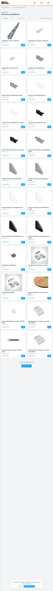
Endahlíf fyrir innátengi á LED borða (38, 41)
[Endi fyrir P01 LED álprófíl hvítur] (39, 86)
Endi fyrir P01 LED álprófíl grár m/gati (12, 95)
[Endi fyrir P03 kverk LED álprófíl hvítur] (13, 198)
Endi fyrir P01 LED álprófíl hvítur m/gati (12, 122)
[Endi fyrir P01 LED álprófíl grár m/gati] (13, 86)
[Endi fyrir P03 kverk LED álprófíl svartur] (13, 227)
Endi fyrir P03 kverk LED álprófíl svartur (12, 236)
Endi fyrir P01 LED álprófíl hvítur (37, 95)
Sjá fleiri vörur (26, 366)
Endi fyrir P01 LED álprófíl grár (36, 68)
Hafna (20, 586)
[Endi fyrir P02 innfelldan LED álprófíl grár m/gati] (39, 140)
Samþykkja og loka (29, 586)
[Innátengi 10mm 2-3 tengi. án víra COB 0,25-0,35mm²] (39, 312)
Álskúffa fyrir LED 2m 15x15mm (10, 41)
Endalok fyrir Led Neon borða (10, 68)
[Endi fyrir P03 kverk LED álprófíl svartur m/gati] (39, 227)
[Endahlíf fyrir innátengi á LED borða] (39, 31)
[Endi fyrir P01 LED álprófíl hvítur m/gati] (13, 113)
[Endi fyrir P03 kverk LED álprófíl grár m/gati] (39, 169)
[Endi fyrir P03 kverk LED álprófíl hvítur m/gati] (39, 198)
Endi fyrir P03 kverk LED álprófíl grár (12, 179)
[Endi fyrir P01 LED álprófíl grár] (39, 58)
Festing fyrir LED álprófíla (9, 265)
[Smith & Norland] (5, 3)
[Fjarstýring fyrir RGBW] (13, 283)
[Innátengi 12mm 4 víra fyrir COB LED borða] (13, 340)
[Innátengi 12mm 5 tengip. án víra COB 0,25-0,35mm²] (39, 340)
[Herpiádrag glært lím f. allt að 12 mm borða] (39, 283)
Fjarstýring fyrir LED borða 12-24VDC (38, 265)
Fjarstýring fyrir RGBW (8, 292)
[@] (23, 45)
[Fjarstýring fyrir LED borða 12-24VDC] (39, 255)
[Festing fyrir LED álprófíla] (13, 255)
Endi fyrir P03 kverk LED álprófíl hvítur (12, 207)
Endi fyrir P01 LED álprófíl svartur (37, 122)
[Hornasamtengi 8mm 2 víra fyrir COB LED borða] (13, 312)
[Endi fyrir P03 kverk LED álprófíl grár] (13, 169)
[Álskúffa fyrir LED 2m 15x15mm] (13, 31)
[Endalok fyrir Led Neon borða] (13, 58)
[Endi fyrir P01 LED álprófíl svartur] (39, 113)
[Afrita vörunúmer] (6, 42)
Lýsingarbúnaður (5, 7)
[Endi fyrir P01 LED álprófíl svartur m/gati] (13, 140)
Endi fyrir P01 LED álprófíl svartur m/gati (13, 150)
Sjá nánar (29, 584)
